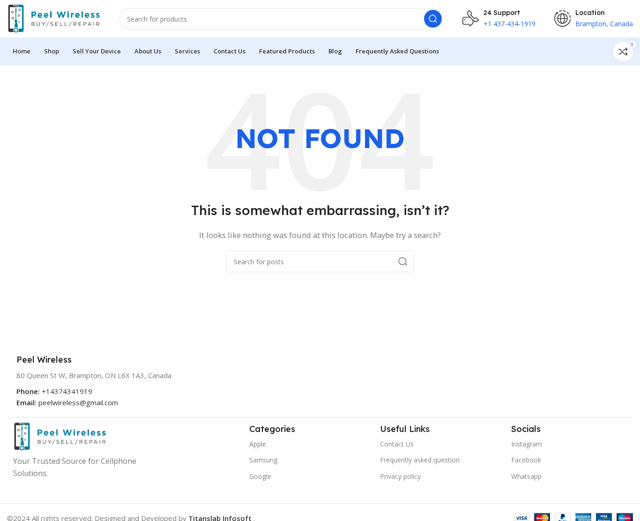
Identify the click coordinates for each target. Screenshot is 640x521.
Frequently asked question (420, 459)
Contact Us (397, 443)
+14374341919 (67, 391)
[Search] (433, 19)
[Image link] (60, 435)
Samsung (263, 459)
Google (260, 476)
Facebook (526, 459)
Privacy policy (400, 476)
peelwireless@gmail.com (78, 402)
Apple (257, 443)
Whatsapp (526, 476)
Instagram (526, 443)
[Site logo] (54, 17)
